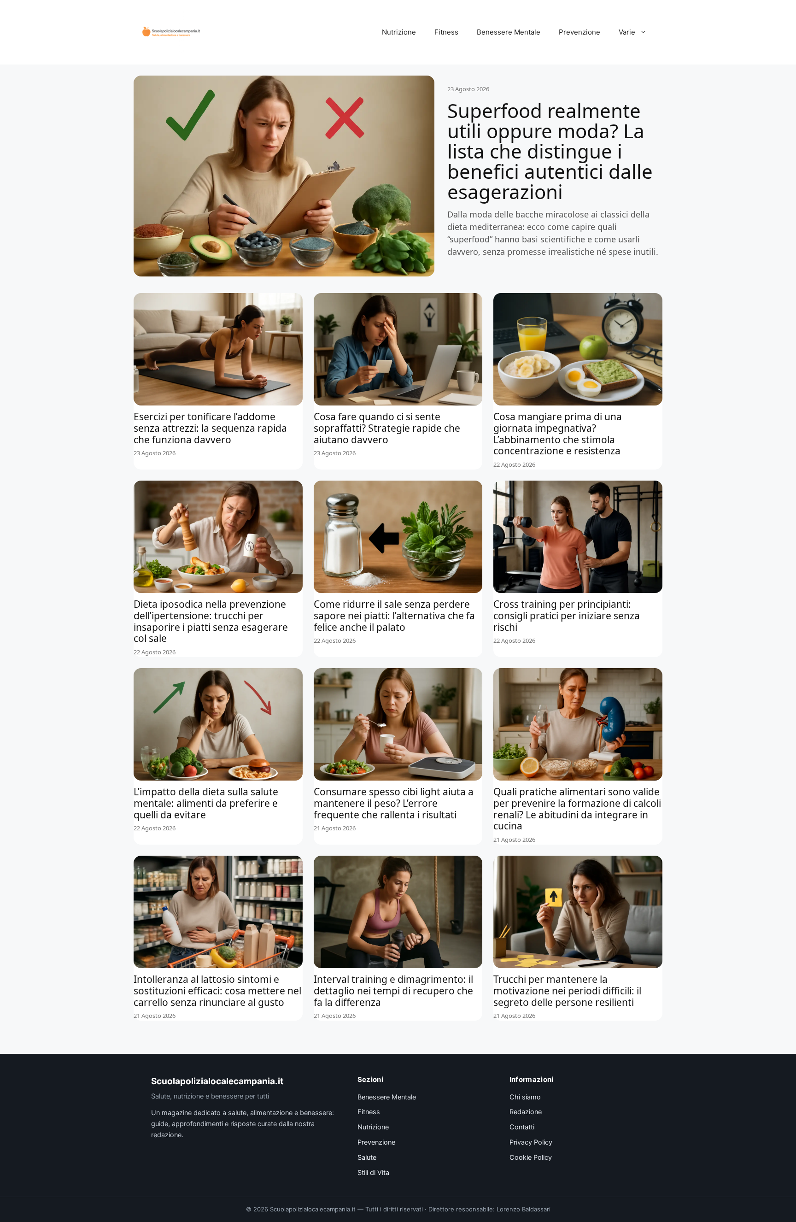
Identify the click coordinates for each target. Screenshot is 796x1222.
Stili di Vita (373, 1173)
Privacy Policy (530, 1142)
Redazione (525, 1112)
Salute (366, 1157)
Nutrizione (399, 32)
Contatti (521, 1127)
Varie (627, 32)
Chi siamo (525, 1097)
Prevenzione (579, 32)
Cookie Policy (530, 1157)
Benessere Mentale (508, 32)
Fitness (446, 32)
